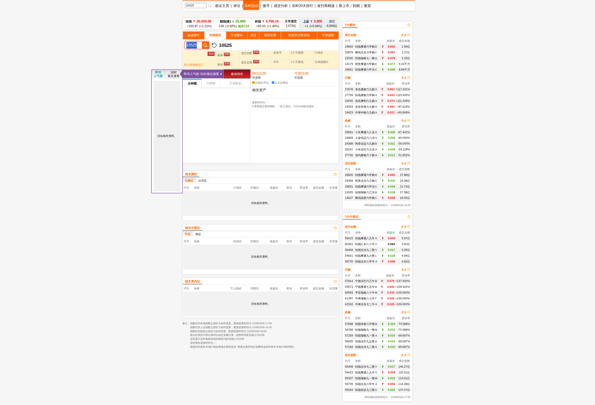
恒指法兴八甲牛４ (366, 261)
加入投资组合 (192, 64)
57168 (349, 347)
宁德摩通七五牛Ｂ (366, 286)
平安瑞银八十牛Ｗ (366, 292)
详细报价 (215, 35)
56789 (349, 329)
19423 (349, 112)
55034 (349, 390)
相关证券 (270, 35)
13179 (349, 64)
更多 (404, 35)
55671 (349, 286)
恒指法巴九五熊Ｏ (366, 341)
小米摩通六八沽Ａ (366, 132)
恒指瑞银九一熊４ (366, 335)
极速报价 (194, 35)
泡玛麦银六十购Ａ (366, 155)
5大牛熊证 (352, 216)
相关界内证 (192, 281)
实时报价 (251, 6)
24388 (349, 143)
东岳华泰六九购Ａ (366, 106)
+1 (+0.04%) (312, 23)
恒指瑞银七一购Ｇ (366, 58)
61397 (349, 298)
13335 (349, 192)
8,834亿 (332, 23)
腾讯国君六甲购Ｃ (366, 198)
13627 (349, 198)
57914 (349, 281)
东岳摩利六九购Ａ (366, 101)
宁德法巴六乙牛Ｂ (366, 281)
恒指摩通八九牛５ (366, 238)
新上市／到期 (349, 6)
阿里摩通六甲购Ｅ (366, 64)
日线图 (210, 83)
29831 (349, 69)
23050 (349, 101)
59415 (349, 238)
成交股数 (350, 163)
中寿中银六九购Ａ (366, 112)
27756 (349, 155)
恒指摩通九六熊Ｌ (366, 255)
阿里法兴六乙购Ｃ (366, 180)
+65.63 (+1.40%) (267, 23)
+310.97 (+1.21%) (198, 23)
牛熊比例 (301, 73)
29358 (349, 180)
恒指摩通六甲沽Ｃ (366, 69)
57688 (349, 324)
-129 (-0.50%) (233, 23)
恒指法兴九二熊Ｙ (366, 250)
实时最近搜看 (174, 74)
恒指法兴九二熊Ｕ (366, 347)
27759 (349, 95)
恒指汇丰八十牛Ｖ (366, 244)
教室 (367, 6)
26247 (349, 149)
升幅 (347, 77)
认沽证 (202, 180)
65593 (349, 292)
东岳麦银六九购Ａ (366, 89)
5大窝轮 (350, 25)
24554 (349, 106)
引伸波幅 (328, 35)
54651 (349, 255)
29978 (349, 52)
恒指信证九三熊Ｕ (366, 390)
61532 (349, 304)
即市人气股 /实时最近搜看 (201, 74)
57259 (349, 335)
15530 (349, 58)
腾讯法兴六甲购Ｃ (366, 52)
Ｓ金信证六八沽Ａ (366, 137)
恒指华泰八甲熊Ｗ (366, 324)
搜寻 (266, 6)
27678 (349, 89)
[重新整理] (214, 45)
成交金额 (350, 35)
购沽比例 (259, 73)
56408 (349, 250)
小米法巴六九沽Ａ (366, 149)
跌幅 (347, 120)
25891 (349, 132)
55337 (349, 378)
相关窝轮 (191, 174)
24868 (349, 137)
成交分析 (281, 6)
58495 (349, 341)
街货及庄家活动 (299, 35)
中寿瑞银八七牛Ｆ (366, 298)
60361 (349, 244)
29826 (349, 46)
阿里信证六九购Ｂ (366, 143)
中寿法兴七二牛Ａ (366, 304)
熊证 (198, 234)
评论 (236, 6)
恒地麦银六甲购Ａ (366, 95)
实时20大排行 (302, 6)
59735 (349, 261)
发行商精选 (326, 6)
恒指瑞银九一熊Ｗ (366, 329)
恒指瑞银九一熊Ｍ (366, 378)
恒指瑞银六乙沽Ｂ (366, 192)
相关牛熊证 (192, 228)
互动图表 (237, 35)
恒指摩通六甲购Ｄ (366, 46)
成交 (253, 35)
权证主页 (222, 6)
